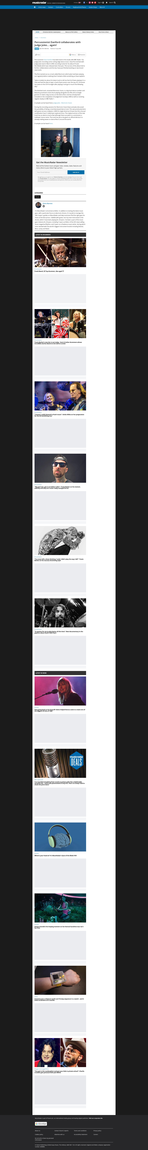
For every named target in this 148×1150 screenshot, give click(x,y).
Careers (96, 1134)
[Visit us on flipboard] (95, 3)
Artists (36, 37)
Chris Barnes (45, 48)
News (36, 48)
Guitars (50, 7)
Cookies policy (39, 1134)
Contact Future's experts (61, 1130)
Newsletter (82, 54)
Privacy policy (97, 1130)
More (101, 7)
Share (38, 54)
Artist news (42, 7)
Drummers (43, 37)
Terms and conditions (80, 1130)
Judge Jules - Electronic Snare (62, 103)
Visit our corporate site (95, 1118)
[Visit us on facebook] (84, 3)
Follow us (73, 54)
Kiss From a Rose (104, 32)
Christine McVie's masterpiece (51, 32)
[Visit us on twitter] (87, 3)
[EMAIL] (44, 206)
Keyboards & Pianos (79, 7)
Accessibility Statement (80, 1134)
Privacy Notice (43, 178)
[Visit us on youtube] (92, 3)
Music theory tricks (88, 32)
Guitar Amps (93, 7)
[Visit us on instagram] (90, 3)
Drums (68, 7)
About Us (37, 1130)
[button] (112, 2)
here (51, 123)
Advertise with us (59, 1134)
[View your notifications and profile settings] (106, 2)
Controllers (59, 7)
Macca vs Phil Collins (71, 32)
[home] (34, 7)
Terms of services (58, 177)
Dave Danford (48, 60)
